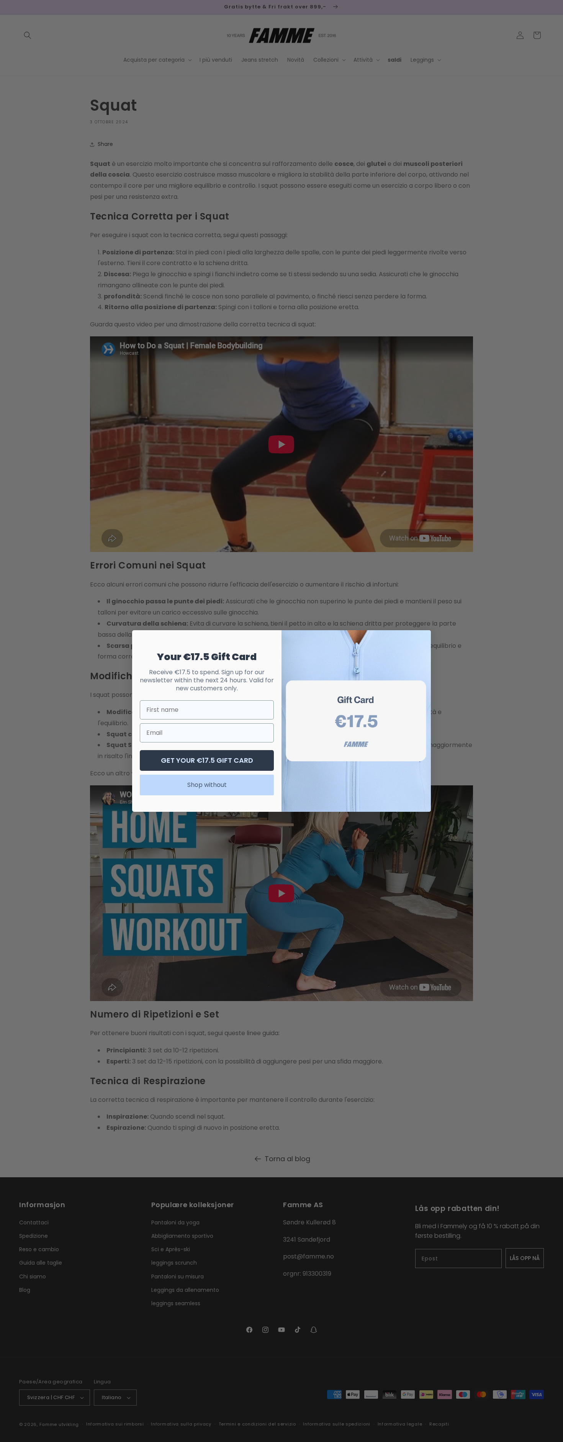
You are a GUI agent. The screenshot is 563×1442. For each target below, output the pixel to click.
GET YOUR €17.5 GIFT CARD (207, 760)
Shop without (207, 784)
